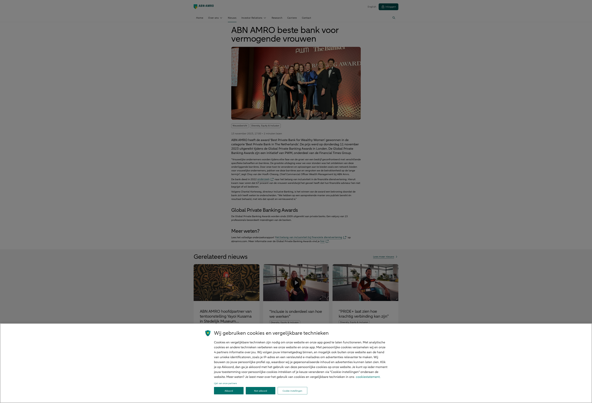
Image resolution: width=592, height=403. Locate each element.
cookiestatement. (368, 377)
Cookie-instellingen (292, 390)
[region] (296, 363)
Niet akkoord (260, 390)
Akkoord (229, 390)
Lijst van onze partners (225, 383)
